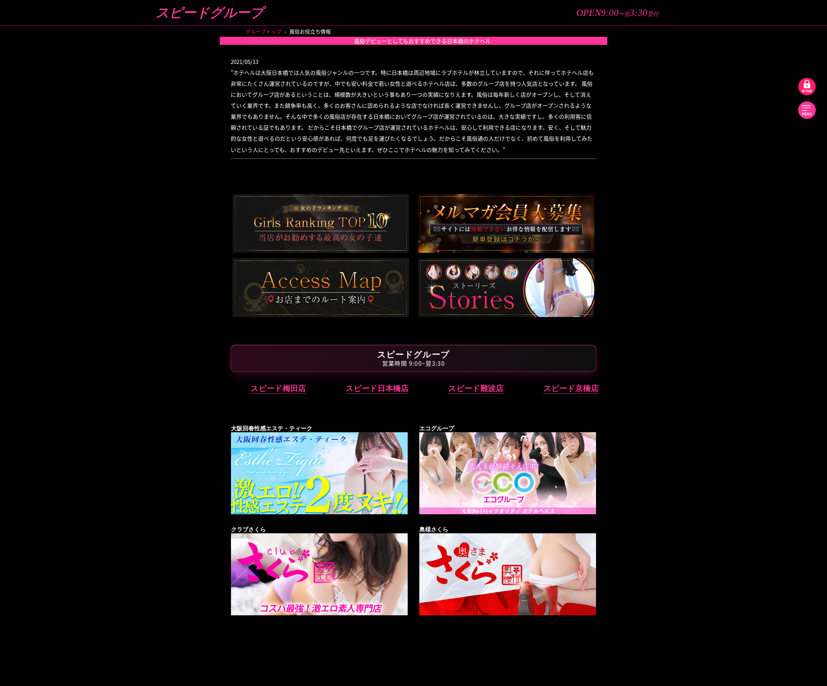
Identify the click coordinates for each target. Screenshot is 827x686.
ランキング (684, 98)
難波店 (686, 246)
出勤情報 (684, 79)
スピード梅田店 (278, 388)
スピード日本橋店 (377, 388)
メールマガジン (776, 125)
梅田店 (686, 226)
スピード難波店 (476, 388)
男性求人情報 (776, 143)
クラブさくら (730, 415)
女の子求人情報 (684, 143)
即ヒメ (776, 42)
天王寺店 (687, 386)
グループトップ (684, 42)
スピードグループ (210, 12)
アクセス (684, 125)
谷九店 (686, 296)
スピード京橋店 (571, 388)
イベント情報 (776, 98)
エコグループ (730, 326)
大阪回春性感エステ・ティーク (730, 276)
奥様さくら (730, 485)
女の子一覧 (776, 61)
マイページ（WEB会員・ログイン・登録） (730, 162)
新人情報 (776, 79)
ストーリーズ (684, 61)
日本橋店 (773, 246)
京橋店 (773, 226)
